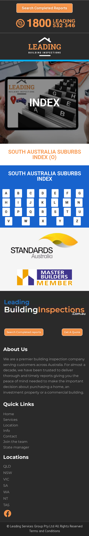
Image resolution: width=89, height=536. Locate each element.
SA (5, 485)
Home (8, 414)
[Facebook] (7, 517)
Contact (10, 436)
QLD (7, 466)
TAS (6, 505)
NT (5, 498)
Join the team (15, 442)
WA (6, 492)
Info (6, 431)
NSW (7, 473)
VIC (6, 479)
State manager (16, 447)
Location (10, 425)
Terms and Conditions (44, 531)
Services (10, 420)
